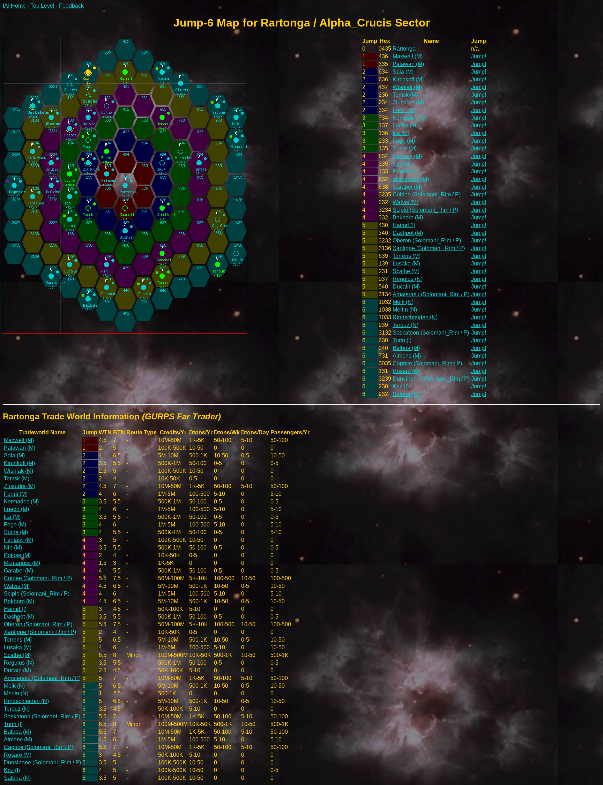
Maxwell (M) (408, 56)
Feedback (71, 6)
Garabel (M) (407, 187)
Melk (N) (403, 302)
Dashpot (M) (408, 233)
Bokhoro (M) (408, 217)
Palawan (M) (408, 64)
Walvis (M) (405, 202)
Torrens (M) (406, 256)
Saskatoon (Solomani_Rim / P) (431, 333)
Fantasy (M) (407, 156)
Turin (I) (402, 340)
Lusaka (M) (406, 264)
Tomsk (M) (405, 95)
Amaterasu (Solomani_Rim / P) (431, 294)
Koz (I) (401, 386)
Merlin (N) (405, 310)
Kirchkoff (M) (408, 79)
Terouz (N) (405, 325)
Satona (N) (406, 394)
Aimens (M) (407, 356)
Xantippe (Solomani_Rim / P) (429, 248)
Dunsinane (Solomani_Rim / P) (431, 379)
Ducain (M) (406, 287)
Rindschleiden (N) (415, 317)
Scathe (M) (406, 271)
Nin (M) (402, 164)
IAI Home (14, 6)
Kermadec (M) (410, 118)
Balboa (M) (406, 348)
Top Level (42, 6)
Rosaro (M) (406, 371)
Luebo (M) (405, 125)
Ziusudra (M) (408, 102)
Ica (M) (401, 133)
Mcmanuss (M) (411, 179)
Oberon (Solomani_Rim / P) (427, 241)
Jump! (478, 56)
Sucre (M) (405, 148)
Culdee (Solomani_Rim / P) (427, 194)
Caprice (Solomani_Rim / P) (427, 363)
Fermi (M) (404, 110)
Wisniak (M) (407, 87)
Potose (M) (406, 171)
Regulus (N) (408, 279)
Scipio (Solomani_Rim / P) (425, 210)
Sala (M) (403, 72)
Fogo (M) (404, 141)
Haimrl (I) (404, 225)
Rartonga (404, 49)
